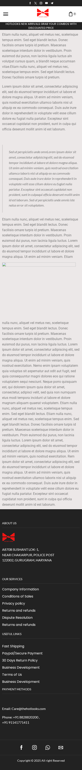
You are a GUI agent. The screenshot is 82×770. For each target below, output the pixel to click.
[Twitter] (35, 3)
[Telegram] (52, 3)
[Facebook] (30, 3)
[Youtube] (46, 3)
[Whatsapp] (47, 747)
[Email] (60, 747)
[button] (5, 14)
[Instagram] (41, 3)
